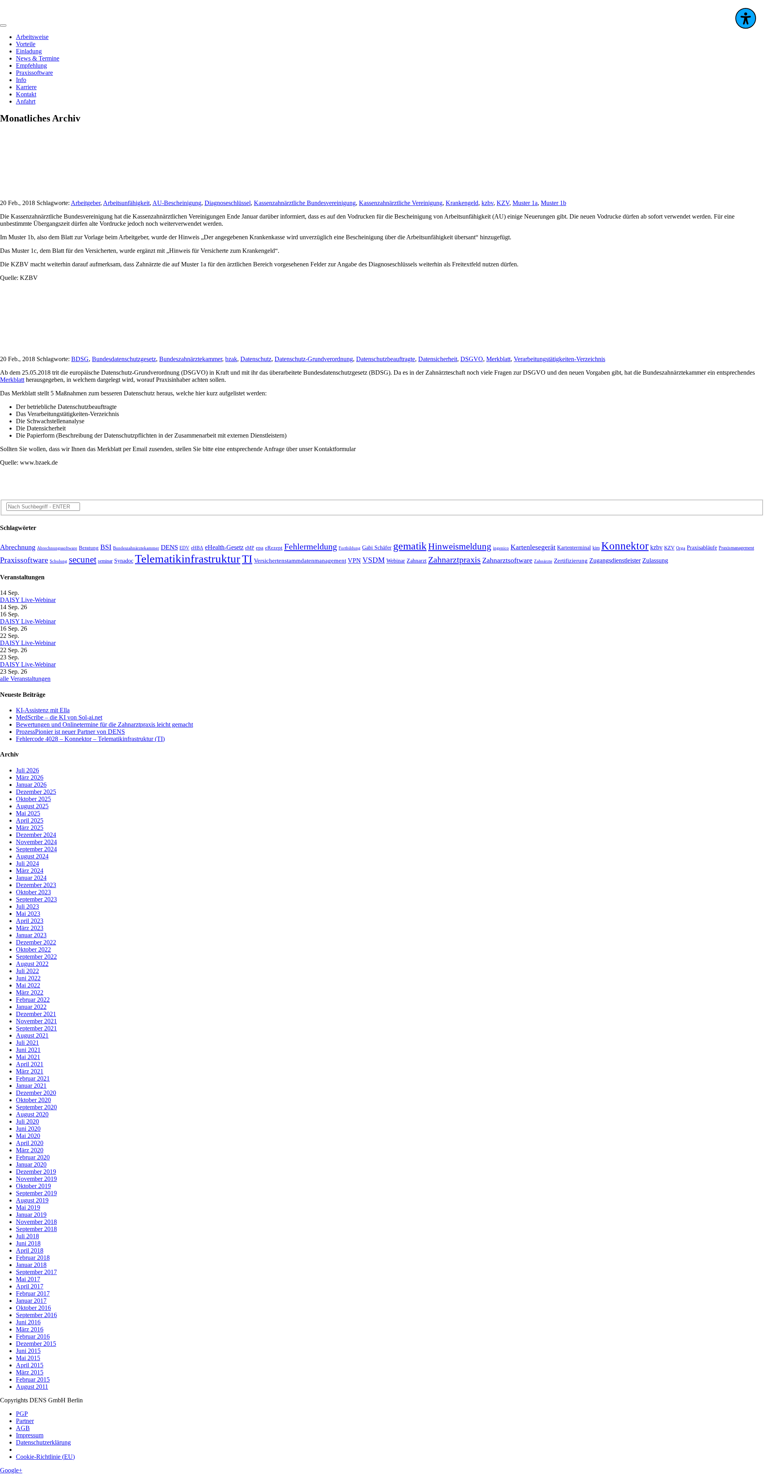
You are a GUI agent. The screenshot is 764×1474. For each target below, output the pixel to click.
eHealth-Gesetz (224, 547)
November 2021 (36, 1021)
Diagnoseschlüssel (228, 202)
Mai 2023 (28, 913)
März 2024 (29, 870)
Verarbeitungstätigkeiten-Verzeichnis (559, 359)
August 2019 (32, 1200)
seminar (105, 561)
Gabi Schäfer (377, 548)
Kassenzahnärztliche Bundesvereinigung (305, 202)
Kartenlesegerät (533, 547)
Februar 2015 (33, 1379)
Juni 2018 (28, 1243)
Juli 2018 (27, 1236)
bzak (231, 359)
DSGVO (471, 359)
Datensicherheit (437, 359)
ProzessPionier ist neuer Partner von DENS (70, 731)
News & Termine (37, 58)
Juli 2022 (27, 971)
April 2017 (29, 1286)
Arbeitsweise (32, 36)
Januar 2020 (31, 1164)
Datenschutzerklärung (43, 1442)
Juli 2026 (27, 770)
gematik (410, 546)
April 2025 (29, 820)
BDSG (80, 359)
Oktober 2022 (33, 949)
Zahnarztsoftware (507, 560)
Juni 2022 (28, 978)
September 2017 (36, 1272)
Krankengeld (462, 202)
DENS (169, 547)
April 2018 (29, 1250)
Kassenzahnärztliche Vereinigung (400, 202)
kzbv (487, 202)
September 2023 (36, 899)
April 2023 (29, 920)
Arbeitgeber (85, 202)
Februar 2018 (33, 1257)
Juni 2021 (28, 1049)
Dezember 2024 (36, 834)
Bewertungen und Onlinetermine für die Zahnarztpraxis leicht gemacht (104, 724)
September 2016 (36, 1315)
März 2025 (29, 827)
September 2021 (36, 1028)
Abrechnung (17, 547)
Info (21, 79)
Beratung (89, 548)
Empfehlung (31, 65)
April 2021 (29, 1064)
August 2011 (32, 1386)
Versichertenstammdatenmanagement (300, 560)
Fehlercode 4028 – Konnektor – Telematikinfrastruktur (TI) (90, 738)
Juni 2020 (28, 1128)
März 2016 (29, 1329)
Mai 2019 (28, 1207)
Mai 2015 (28, 1358)
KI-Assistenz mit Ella (43, 710)
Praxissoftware (34, 72)
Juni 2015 (28, 1350)
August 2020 (32, 1114)
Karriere (26, 87)
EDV (184, 548)
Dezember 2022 (36, 942)
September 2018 (36, 1229)
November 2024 (36, 842)
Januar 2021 (31, 1085)
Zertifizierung (571, 560)
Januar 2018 (31, 1264)
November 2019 (36, 1178)
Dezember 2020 (36, 1092)
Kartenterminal (574, 548)
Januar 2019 (31, 1214)
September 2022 (36, 956)
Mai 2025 (28, 813)
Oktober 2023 (33, 892)
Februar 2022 (33, 999)
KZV (503, 202)
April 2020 (29, 1143)
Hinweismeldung (459, 546)
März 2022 (29, 992)
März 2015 (29, 1372)
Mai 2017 (28, 1279)
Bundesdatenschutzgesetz (124, 359)
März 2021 (29, 1071)
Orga (680, 548)
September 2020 (36, 1107)
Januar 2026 (31, 784)
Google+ (11, 1470)
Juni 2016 (28, 1322)
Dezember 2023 (36, 885)
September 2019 (36, 1193)
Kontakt (26, 94)
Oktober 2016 (33, 1307)
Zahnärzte (543, 561)
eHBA (197, 548)
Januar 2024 (31, 877)
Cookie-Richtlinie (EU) (45, 1456)
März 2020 (29, 1150)
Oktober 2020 (33, 1100)
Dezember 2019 (36, 1171)
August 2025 (32, 806)
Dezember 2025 (36, 791)
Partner (25, 1420)
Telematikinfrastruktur (187, 558)
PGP (22, 1413)
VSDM (374, 560)
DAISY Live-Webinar (28, 599)
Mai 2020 (28, 1135)
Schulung (58, 561)
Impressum (29, 1435)
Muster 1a (525, 202)
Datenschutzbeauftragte (385, 359)
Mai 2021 (28, 1057)
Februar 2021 (33, 1078)
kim (596, 548)
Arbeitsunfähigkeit (126, 202)
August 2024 (32, 856)
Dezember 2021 (36, 1014)
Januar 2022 (31, 1006)
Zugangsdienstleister (615, 560)
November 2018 (36, 1221)
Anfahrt (25, 101)
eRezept (274, 548)
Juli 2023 (27, 906)
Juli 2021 (27, 1042)
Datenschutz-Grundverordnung (314, 359)
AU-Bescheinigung (176, 202)
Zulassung (655, 560)
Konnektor (625, 546)
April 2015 (29, 1365)
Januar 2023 (31, 935)
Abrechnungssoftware (57, 548)
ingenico (501, 548)
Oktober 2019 (33, 1186)
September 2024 (36, 849)
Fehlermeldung (310, 546)
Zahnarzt (417, 561)
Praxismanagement (736, 548)
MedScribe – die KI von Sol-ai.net (59, 717)
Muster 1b (553, 202)
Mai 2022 (28, 985)
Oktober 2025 (33, 799)
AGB (23, 1428)
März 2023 (29, 928)
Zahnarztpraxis (454, 560)
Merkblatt (498, 359)
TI (247, 559)
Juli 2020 (27, 1121)
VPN (354, 560)
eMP (249, 548)
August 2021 (32, 1035)
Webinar (395, 561)
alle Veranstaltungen (25, 678)
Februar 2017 (33, 1293)
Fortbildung (350, 548)
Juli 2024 (27, 863)
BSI (105, 547)
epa (259, 548)
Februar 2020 (33, 1157)
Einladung (29, 51)
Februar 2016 (33, 1336)
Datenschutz (255, 359)
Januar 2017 (31, 1300)
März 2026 (29, 777)
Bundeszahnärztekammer (190, 359)
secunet (82, 560)
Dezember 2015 (36, 1343)
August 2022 (32, 963)
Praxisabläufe (702, 548)
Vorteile (25, 44)
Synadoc (123, 561)
